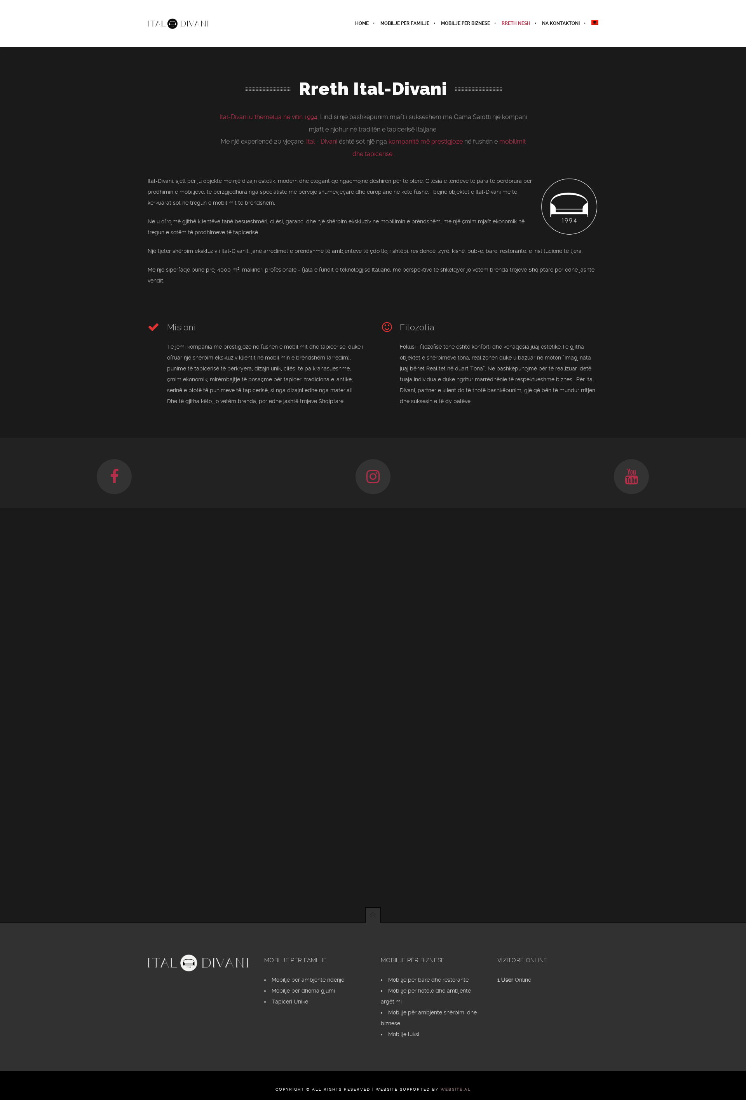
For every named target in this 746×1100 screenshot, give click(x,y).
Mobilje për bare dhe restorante (428, 980)
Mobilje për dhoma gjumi (303, 991)
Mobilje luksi (403, 1034)
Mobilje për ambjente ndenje (308, 980)
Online (514, 980)
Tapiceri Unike (290, 1001)
